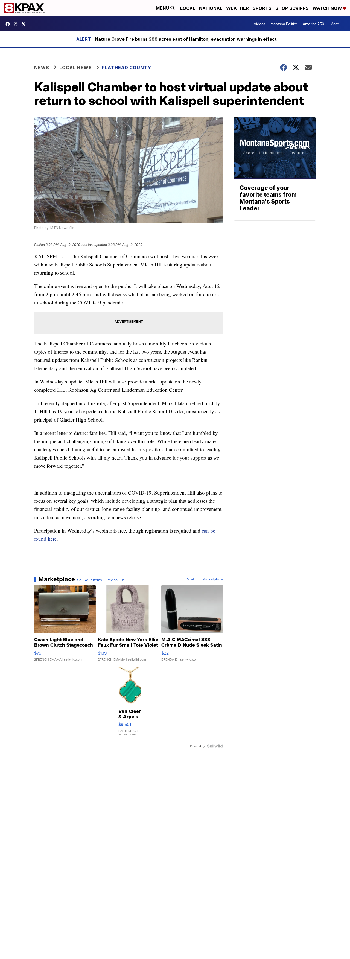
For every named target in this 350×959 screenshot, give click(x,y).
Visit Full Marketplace (205, 579)
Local (187, 8)
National (210, 8)
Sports (262, 8)
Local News (75, 67)
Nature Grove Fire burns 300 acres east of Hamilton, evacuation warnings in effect (186, 39)
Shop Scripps (292, 8)
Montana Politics (284, 24)
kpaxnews (24, 24)
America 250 (313, 24)
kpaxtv (9, 24)
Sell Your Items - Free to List (100, 580)
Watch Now (328, 8)
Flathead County (126, 67)
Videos (260, 24)
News (41, 67)
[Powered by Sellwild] (215, 746)
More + (336, 24)
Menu (163, 8)
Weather (237, 8)
